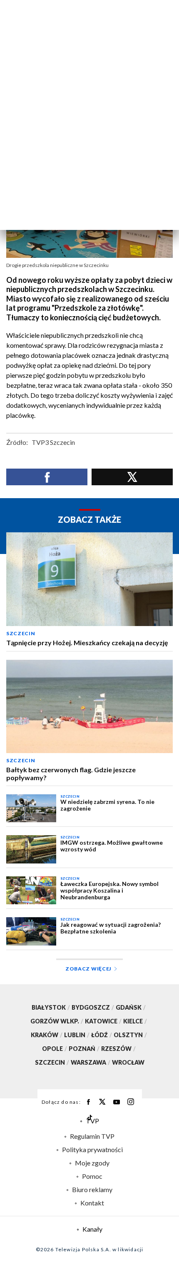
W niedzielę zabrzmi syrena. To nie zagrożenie (107, 805)
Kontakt (92, 1203)
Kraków (46, 1034)
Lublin (77, 1034)
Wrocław (128, 1062)
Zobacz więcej (88, 969)
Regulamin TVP (92, 1136)
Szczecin (20, 633)
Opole (54, 1048)
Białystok (51, 1007)
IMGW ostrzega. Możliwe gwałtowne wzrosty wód (111, 846)
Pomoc (92, 1176)
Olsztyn (130, 1034)
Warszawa (90, 1062)
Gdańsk (131, 1007)
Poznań (84, 1048)
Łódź (101, 1034)
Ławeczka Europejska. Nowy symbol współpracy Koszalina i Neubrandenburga (109, 891)
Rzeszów (118, 1048)
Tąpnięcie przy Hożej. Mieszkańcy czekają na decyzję (87, 642)
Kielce (135, 1021)
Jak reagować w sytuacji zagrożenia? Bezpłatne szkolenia (110, 928)
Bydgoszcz (93, 1007)
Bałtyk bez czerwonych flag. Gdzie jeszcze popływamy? (71, 773)
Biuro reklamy (92, 1189)
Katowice (103, 1021)
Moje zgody (92, 1163)
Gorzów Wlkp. (56, 1021)
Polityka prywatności (92, 1149)
